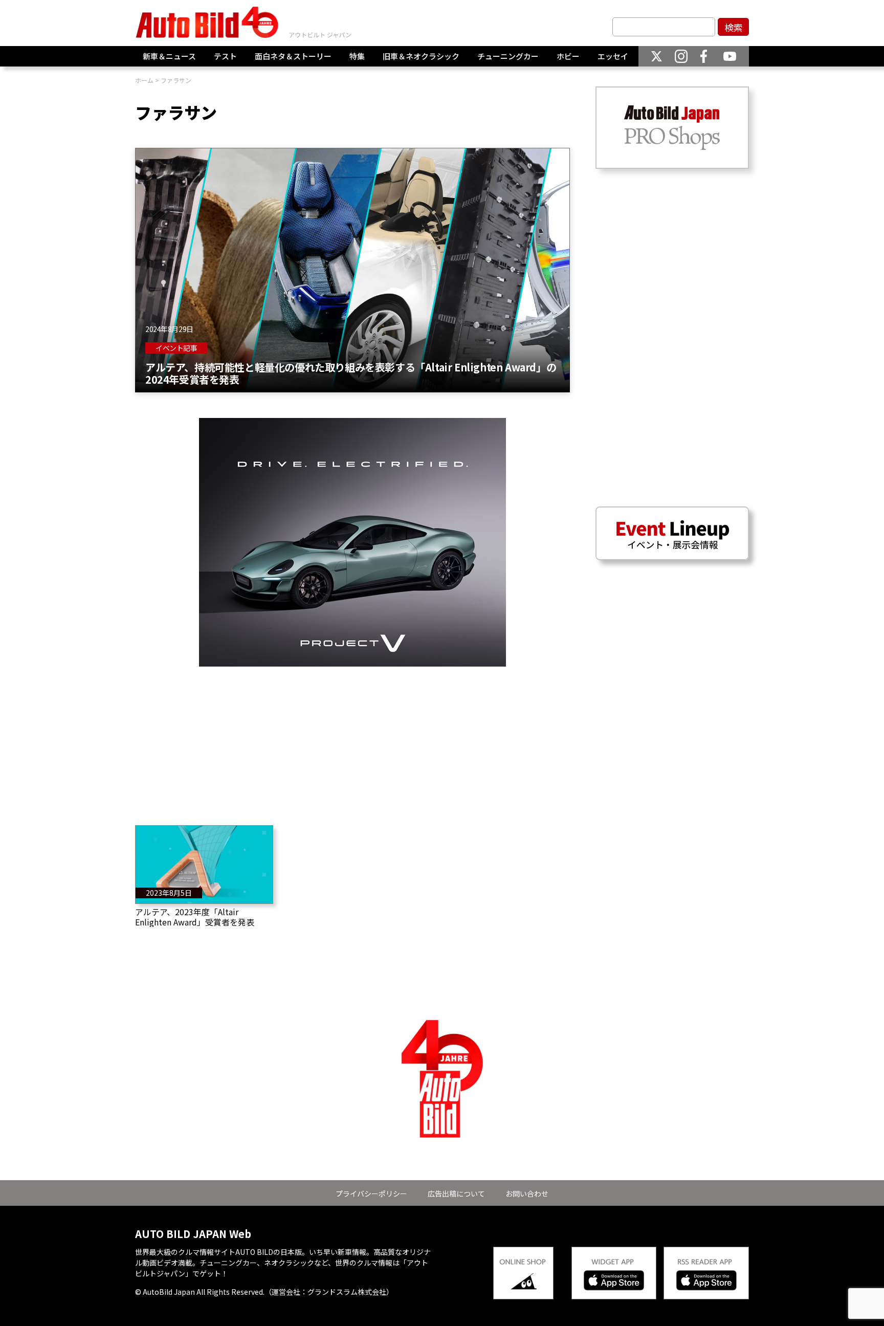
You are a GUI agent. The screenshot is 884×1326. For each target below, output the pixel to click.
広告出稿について (456, 1193)
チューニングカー (508, 56)
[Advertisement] (352, 738)
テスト (225, 56)
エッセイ (613, 56)
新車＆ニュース (169, 56)
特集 (357, 56)
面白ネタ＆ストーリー (293, 56)
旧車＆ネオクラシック (421, 56)
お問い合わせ (526, 1193)
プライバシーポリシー (371, 1193)
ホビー (568, 56)
